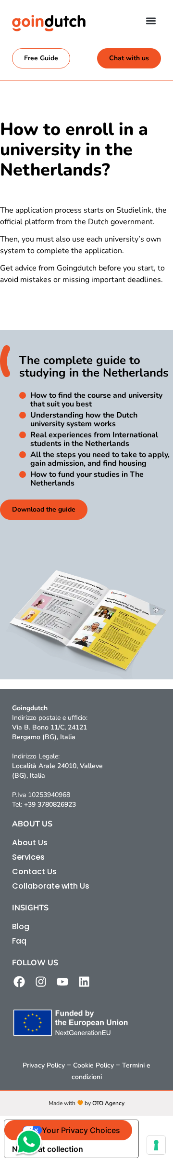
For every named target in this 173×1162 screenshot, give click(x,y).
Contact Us (34, 871)
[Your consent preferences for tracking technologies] (156, 1145)
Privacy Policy (44, 1065)
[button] (151, 20)
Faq (19, 940)
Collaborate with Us (50, 886)
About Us (30, 842)
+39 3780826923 (50, 804)
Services (28, 857)
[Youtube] (62, 981)
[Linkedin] (84, 981)
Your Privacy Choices (81, 1130)
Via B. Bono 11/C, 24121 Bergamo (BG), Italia (49, 732)
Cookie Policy (93, 1065)
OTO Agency (108, 1103)
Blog (20, 926)
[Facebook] (19, 981)
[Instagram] (41, 981)
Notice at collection (47, 1149)
